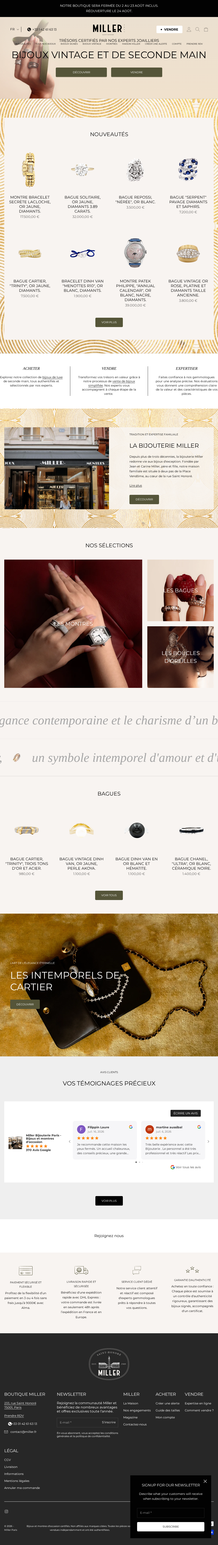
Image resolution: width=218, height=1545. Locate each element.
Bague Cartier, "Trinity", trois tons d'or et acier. (26, 864)
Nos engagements (137, 1410)
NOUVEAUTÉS (23, 43)
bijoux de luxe (52, 377)
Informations (14, 1474)
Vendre (137, 72)
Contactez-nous (135, 1424)
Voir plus (109, 322)
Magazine (130, 1417)
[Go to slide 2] (139, 1162)
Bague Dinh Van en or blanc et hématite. (136, 864)
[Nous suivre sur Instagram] (6, 1511)
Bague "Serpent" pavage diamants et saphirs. (188, 202)
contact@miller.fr (23, 1432)
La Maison (130, 1403)
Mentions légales (16, 1481)
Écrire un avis (186, 1113)
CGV (7, 1460)
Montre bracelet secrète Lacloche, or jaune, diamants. (30, 204)
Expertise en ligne (198, 1403)
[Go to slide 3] (142, 1162)
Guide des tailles (168, 1410)
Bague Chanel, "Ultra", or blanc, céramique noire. (191, 864)
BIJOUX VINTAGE (92, 43)
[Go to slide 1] (136, 1162)
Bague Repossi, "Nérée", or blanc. (135, 199)
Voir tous (109, 895)
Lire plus (135, 485)
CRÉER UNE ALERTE (156, 43)
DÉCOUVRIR (81, 72)
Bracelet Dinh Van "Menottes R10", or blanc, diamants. (83, 286)
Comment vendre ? (199, 1410)
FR (12, 29)
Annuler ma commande (22, 1488)
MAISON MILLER (131, 43)
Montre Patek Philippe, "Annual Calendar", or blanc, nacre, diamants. (135, 290)
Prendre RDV (194, 43)
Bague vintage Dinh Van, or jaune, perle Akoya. (81, 864)
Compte (177, 43)
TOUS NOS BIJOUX (46, 43)
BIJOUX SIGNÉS (69, 43)
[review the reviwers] (131, 1127)
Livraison (10, 1467)
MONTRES (111, 43)
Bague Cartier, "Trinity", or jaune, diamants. (30, 286)
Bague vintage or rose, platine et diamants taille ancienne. (188, 288)
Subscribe (171, 1526)
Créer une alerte (167, 1403)
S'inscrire (109, 1422)
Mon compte (165, 1417)
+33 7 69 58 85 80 (21, 1424)
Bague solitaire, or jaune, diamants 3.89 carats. (83, 204)
